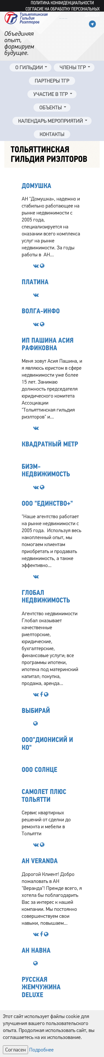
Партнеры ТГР (52, 81)
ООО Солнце (39, 769)
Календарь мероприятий (50, 121)
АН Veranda (40, 860)
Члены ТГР (73, 68)
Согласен (15, 1050)
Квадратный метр (50, 444)
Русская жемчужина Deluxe (41, 987)
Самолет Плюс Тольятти (44, 795)
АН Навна (36, 950)
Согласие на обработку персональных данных (62, 12)
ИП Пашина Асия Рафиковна (48, 344)
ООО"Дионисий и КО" (47, 743)
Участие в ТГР (50, 94)
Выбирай (36, 710)
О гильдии (29, 68)
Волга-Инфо (41, 311)
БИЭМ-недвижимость (46, 470)
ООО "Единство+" (47, 503)
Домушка (36, 185)
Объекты (50, 108)
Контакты (52, 134)
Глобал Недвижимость (46, 596)
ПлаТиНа (35, 282)
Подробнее (41, 1050)
